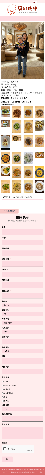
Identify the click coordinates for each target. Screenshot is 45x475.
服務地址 (6, 280)
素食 (5, 397)
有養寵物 (7, 389)
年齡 (4, 238)
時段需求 (5, 328)
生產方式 (5, 319)
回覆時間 (5, 405)
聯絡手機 (6, 259)
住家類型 (5, 347)
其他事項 (5, 377)
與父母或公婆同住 (10, 385)
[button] (43, 18)
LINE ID (5, 270)
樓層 (4, 356)
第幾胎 (4, 301)
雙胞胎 (6, 401)
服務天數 (5, 337)
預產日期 (6, 291)
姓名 (4, 227)
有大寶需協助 (8, 393)
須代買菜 (7, 381)
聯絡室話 (5, 248)
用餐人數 (5, 367)
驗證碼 (4, 443)
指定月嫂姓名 (7, 414)
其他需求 (5, 424)
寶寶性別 (5, 310)
